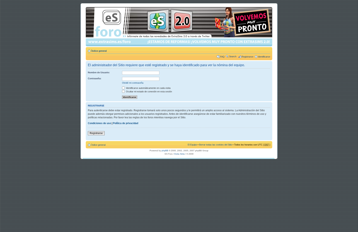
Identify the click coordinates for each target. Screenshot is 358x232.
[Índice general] (179, 26)
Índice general (99, 51)
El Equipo (192, 144)
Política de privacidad (125, 123)
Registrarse (247, 56)
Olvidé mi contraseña (132, 83)
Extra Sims (179, 154)
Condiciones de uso (99, 123)
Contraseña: (94, 78)
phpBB (165, 150)
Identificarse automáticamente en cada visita (148, 88)
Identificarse (264, 56)
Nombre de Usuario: (99, 72)
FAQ (222, 56)
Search (232, 56)
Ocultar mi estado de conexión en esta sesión (148, 91)
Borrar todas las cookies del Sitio (215, 144)
